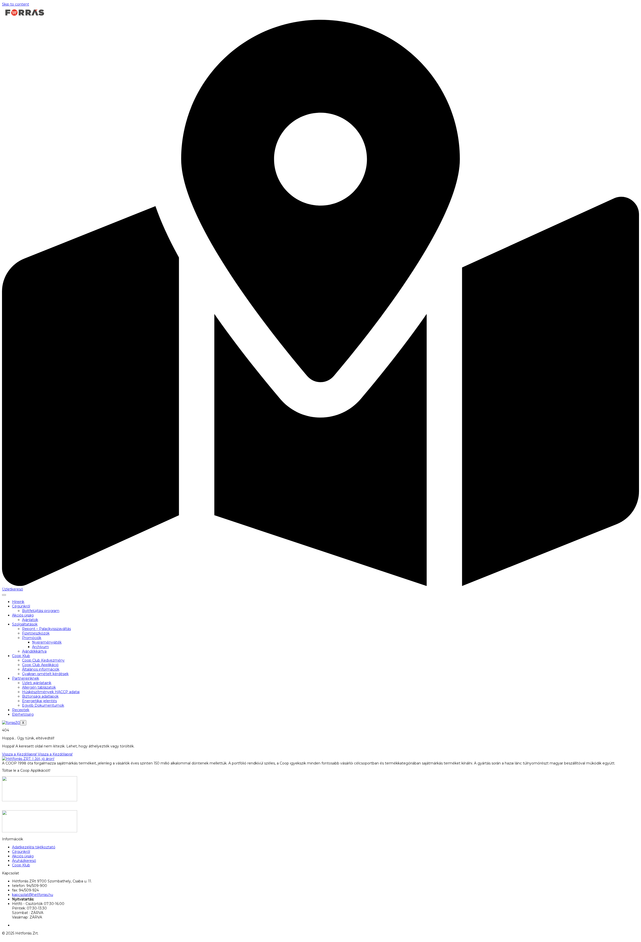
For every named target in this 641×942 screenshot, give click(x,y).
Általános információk (40, 669)
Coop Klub (21, 656)
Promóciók (31, 638)
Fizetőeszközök (36, 633)
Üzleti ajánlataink (36, 683)
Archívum (40, 647)
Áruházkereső (24, 860)
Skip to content (15, 4)
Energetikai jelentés (39, 701)
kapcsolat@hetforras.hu (32, 894)
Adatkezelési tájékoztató (33, 847)
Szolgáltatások (25, 624)
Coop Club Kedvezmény (43, 660)
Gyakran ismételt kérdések (45, 674)
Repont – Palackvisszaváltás (46, 628)
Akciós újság (23, 615)
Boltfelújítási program (40, 610)
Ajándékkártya (34, 651)
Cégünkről (21, 606)
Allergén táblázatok (39, 687)
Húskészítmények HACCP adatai (51, 692)
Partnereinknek (25, 678)
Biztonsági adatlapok (40, 696)
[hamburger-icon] (4, 595)
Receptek (20, 710)
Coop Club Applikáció (40, 665)
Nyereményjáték (47, 642)
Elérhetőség (23, 714)
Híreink (18, 601)
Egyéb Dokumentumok (43, 705)
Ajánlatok (30, 619)
